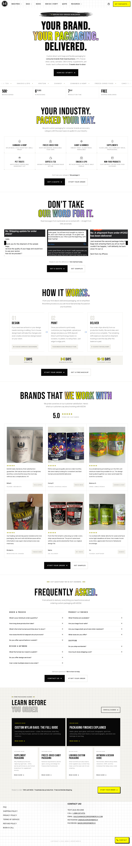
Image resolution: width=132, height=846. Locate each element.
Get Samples (77, 269)
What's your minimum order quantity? (23, 618)
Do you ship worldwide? (77, 646)
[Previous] (4, 243)
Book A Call (8, 828)
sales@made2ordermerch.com (88, 816)
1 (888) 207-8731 (79, 813)
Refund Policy (10, 823)
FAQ (4, 807)
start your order (76, 182)
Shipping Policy (10, 811)
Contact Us (53, 678)
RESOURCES (75, 4)
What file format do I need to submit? (23, 652)
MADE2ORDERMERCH (87, 823)
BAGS (28, 4)
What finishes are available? (78, 618)
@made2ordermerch (88, 820)
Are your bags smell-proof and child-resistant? (86, 629)
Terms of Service (11, 819)
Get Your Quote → (122, 4)
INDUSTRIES (15, 4)
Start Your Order (53, 372)
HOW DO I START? (51, 4)
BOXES (38, 4)
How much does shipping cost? (80, 652)
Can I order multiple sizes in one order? (23, 663)
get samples (80, 565)
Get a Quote (53, 182)
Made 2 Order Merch (73, 841)
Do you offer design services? (20, 657)
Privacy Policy (10, 815)
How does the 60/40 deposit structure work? (26, 634)
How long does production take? (21, 623)
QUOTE (64, 4)
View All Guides (109, 710)
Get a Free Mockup (80, 372)
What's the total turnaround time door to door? (27, 629)
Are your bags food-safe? (78, 623)
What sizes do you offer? (77, 634)
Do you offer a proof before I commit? (23, 640)
